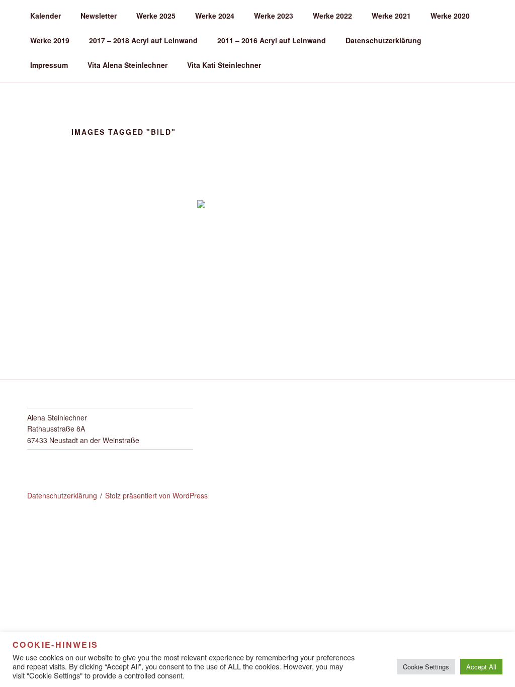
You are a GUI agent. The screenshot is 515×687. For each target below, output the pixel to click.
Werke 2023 (273, 16)
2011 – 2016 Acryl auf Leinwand (271, 40)
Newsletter (98, 16)
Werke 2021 (391, 16)
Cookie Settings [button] (426, 666)
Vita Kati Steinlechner (224, 65)
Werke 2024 (214, 16)
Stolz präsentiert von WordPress (156, 495)
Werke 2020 (450, 16)
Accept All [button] (481, 666)
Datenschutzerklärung (383, 40)
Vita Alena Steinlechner (127, 65)
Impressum (49, 65)
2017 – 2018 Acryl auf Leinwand (143, 40)
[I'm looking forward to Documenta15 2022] (257, 253)
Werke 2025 (156, 16)
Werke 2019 (49, 40)
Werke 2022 (332, 16)
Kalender (45, 16)
